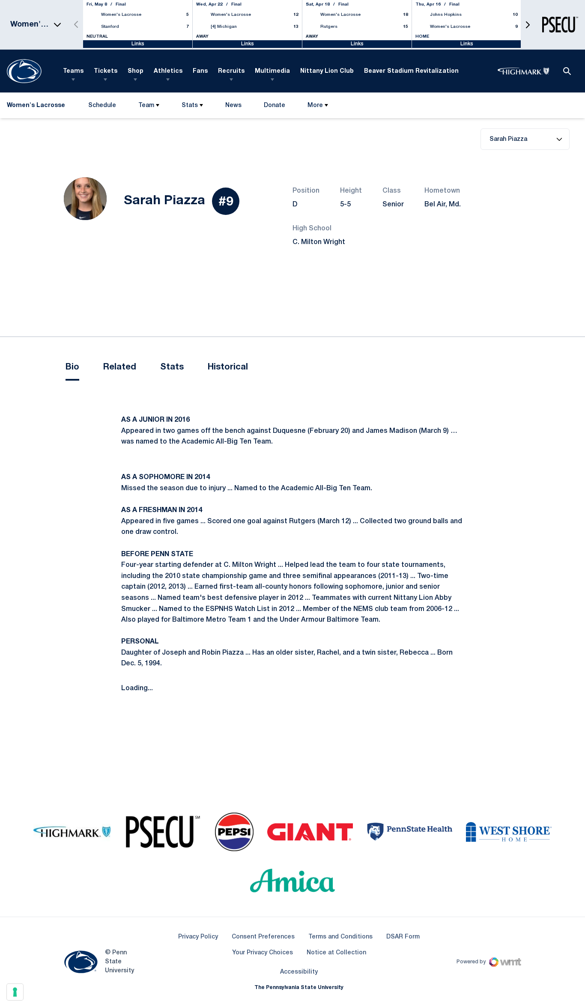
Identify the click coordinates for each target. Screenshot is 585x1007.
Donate (274, 107)
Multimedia (272, 71)
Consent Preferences (263, 937)
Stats (190, 105)
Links (137, 44)
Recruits (231, 71)
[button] (527, 24)
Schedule (102, 105)
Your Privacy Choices (262, 953)
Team (146, 105)
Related (119, 367)
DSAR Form (403, 937)
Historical (228, 367)
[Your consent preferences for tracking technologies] (15, 992)
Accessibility (299, 972)
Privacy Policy (198, 937)
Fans (200, 71)
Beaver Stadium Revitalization (411, 71)
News (233, 105)
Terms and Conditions (340, 937)
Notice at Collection (336, 953)
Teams (73, 71)
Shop (135, 71)
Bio (72, 367)
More (315, 105)
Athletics (168, 71)
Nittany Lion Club (327, 71)
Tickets (105, 71)
